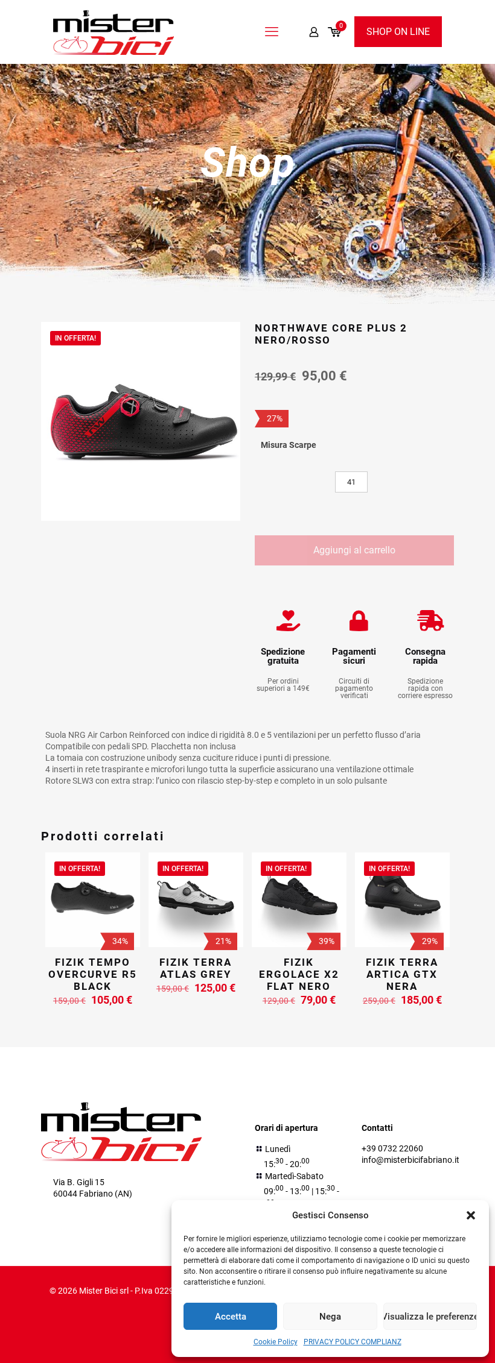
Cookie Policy (276, 1342)
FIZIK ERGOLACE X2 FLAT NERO (299, 974)
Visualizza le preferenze (430, 1316)
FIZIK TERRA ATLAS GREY (195, 968)
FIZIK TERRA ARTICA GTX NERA (402, 974)
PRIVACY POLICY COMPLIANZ (352, 1342)
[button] (471, 1215)
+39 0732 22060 (392, 1148)
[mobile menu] (271, 32)
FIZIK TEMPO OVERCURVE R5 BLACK (92, 974)
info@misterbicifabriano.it (410, 1160)
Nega (330, 1316)
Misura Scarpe (288, 445)
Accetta (230, 1316)
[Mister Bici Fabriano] (113, 31)
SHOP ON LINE (398, 31)
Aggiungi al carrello (354, 550)
